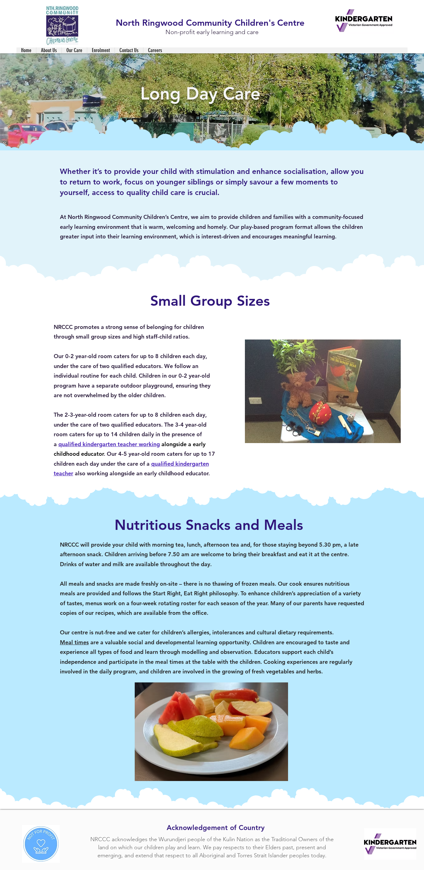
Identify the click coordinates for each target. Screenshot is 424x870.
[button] (48, 50)
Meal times (74, 642)
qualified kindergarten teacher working (109, 444)
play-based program (267, 226)
